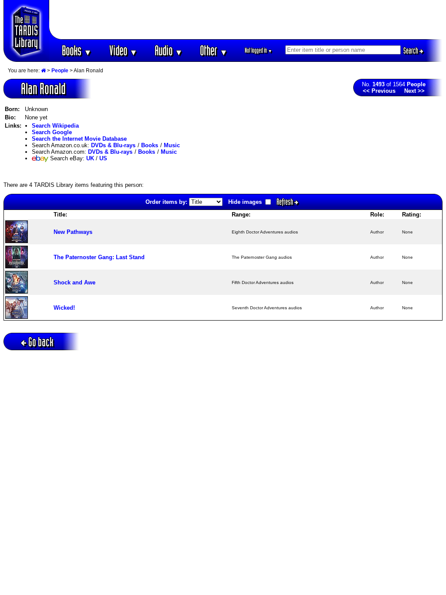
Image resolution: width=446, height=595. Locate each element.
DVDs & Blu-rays (113, 145)
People (59, 71)
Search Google (52, 132)
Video (123, 50)
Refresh (285, 201)
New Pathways (73, 232)
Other (214, 50)
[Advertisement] (246, 19)
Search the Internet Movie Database (79, 138)
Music (172, 145)
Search (411, 50)
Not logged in (258, 50)
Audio (169, 50)
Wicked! (64, 307)
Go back (41, 341)
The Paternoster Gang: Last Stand (99, 257)
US (103, 158)
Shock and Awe (74, 282)
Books (77, 50)
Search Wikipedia (55, 125)
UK (90, 158)
